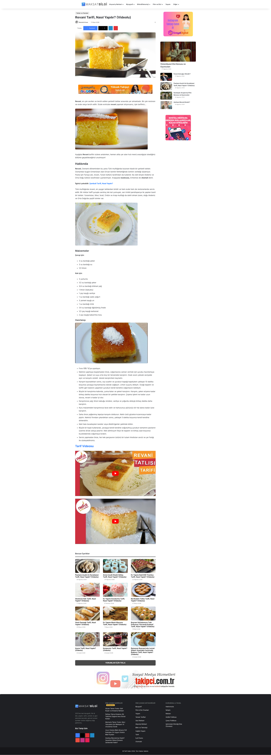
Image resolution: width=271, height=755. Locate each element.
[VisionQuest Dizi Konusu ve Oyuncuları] (178, 52)
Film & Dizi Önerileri (142, 710)
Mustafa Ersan (83, 22)
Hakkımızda (170, 706)
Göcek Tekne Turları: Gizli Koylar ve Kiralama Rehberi (114, 710)
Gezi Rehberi (140, 720)
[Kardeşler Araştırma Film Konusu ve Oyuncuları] (166, 96)
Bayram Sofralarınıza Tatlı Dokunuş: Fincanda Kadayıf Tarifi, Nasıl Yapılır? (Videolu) (142, 624)
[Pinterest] (116, 28)
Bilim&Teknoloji (143, 4)
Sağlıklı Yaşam (140, 731)
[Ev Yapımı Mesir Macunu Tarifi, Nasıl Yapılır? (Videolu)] (115, 614)
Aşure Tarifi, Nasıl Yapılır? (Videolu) (85, 649)
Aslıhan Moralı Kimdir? (182, 102)
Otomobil (139, 741)
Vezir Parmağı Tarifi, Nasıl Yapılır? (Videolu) (85, 623)
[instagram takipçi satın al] (135, 679)
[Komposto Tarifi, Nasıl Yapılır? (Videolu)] (115, 639)
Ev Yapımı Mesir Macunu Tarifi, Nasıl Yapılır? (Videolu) (114, 623)
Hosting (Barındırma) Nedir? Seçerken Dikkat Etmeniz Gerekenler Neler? (114, 740)
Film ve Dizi (157, 4)
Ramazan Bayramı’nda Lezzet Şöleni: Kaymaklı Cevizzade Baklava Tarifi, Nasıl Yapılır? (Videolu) (143, 651)
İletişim (168, 710)
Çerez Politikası (171, 720)
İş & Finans (139, 738)
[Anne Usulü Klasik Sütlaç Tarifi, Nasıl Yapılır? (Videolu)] (115, 566)
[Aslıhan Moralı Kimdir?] (166, 105)
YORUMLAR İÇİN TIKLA (115, 663)
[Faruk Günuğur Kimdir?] (166, 77)
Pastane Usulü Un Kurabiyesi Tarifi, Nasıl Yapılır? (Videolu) (87, 576)
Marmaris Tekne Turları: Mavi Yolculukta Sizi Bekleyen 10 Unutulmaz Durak (115, 724)
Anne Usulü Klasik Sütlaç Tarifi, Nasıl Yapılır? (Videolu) (114, 576)
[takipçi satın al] (115, 89)
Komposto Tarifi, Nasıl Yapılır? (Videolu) (115, 649)
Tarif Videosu (84, 446)
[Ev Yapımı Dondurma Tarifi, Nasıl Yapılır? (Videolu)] (115, 590)
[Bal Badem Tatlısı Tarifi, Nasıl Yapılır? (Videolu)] (143, 590)
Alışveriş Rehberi (115, 4)
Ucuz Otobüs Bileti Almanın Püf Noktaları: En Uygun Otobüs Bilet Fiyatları (116, 732)
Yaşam (167, 4)
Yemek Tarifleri (141, 717)
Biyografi (129, 4)
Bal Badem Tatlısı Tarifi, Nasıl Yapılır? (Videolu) (142, 600)
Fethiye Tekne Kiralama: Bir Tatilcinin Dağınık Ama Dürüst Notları (115, 716)
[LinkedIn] (111, 28)
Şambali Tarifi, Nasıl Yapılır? (101, 183)
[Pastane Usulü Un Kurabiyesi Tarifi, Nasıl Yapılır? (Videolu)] (87, 566)
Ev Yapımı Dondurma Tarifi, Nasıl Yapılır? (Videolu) (114, 600)
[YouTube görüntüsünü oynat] (115, 473)
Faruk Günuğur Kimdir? (182, 74)
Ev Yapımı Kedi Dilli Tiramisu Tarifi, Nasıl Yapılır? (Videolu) (142, 576)
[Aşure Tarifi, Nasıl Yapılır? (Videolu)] (87, 639)
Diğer (175, 4)
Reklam (168, 713)
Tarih (137, 734)
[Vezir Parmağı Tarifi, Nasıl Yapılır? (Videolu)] (87, 614)
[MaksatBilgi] (95, 4)
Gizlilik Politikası (171, 717)
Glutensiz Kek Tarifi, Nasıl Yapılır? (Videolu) (85, 600)
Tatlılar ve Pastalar (82, 13)
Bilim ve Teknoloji (141, 727)
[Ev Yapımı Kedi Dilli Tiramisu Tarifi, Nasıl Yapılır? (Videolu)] (143, 566)
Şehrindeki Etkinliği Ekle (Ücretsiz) (174, 725)
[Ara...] (182, 4)
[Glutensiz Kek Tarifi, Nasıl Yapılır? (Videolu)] (87, 590)
